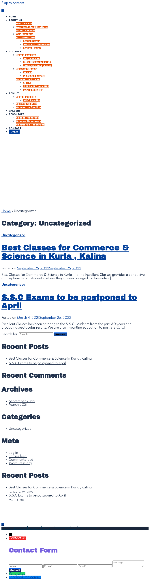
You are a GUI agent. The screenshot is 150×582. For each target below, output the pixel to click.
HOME (12, 16)
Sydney (70, 528)
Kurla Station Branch (36, 44)
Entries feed (18, 456)
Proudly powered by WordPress (25, 528)
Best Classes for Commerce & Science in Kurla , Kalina (65, 251)
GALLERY (14, 111)
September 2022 (22, 401)
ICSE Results (31, 100)
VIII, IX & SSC (31, 58)
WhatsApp (17, 573)
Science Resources (28, 121)
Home (6, 211)
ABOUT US (15, 20)
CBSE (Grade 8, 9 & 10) (37, 65)
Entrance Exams (33, 76)
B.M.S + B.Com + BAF (36, 86)
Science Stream (26, 69)
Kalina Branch (32, 48)
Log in (13, 452)
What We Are (24, 23)
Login (14, 131)
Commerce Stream (28, 79)
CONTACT (15, 128)
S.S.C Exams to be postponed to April (37, 363)
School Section (26, 55)
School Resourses (27, 118)
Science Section (26, 104)
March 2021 (18, 404)
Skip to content (12, 3)
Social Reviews (25, 30)
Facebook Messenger (25, 577)
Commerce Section (28, 107)
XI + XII (27, 72)
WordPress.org (20, 463)
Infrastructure (25, 37)
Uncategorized (13, 235)
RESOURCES (16, 114)
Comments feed (21, 459)
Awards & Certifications (32, 27)
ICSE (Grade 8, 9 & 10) (37, 62)
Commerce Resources (30, 124)
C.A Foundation (33, 90)
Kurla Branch (31, 41)
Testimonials (24, 34)
